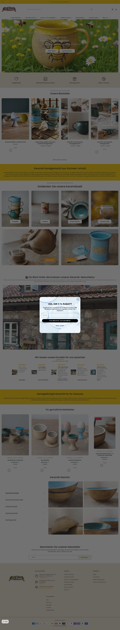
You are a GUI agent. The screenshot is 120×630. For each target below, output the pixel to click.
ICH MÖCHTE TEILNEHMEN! (60, 320)
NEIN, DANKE (60, 325)
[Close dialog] (78, 299)
